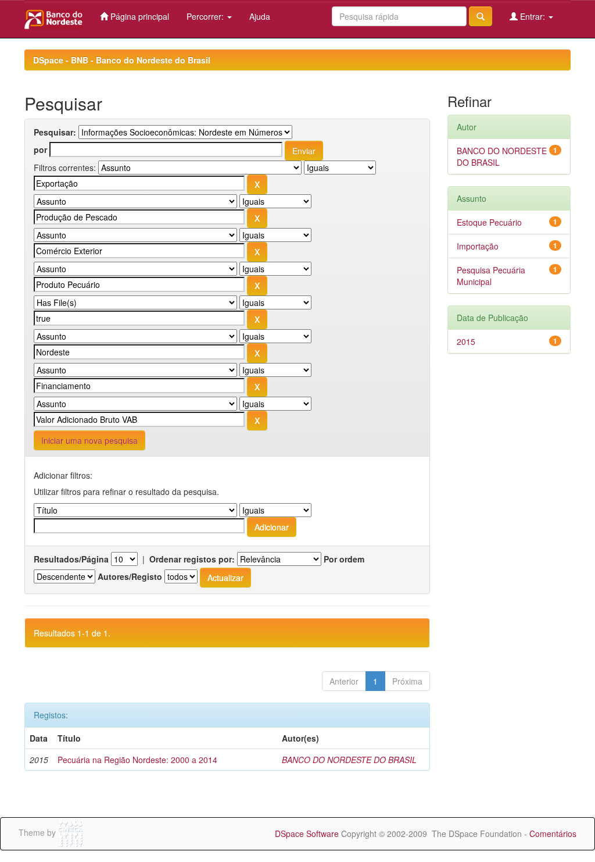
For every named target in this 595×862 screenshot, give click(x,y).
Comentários (552, 833)
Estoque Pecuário (489, 222)
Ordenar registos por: (192, 559)
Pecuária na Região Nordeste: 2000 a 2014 (137, 759)
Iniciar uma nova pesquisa (89, 440)
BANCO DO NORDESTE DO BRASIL (349, 759)
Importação (478, 246)
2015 (466, 341)
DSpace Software (307, 833)
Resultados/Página (71, 559)
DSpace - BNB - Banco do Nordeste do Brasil (121, 60)
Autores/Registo (130, 576)
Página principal (138, 16)
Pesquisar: (55, 132)
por (40, 149)
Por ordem (344, 559)
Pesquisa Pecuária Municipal (491, 275)
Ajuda (259, 16)
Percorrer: (206, 16)
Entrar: (532, 16)
